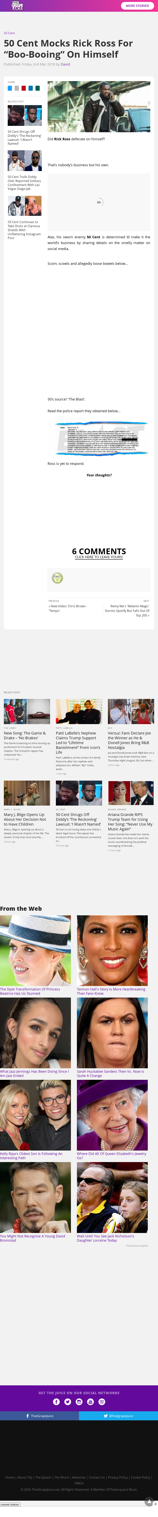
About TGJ (25, 1477)
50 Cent (9, 33)
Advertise (79, 1477)
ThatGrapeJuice (42, 1416)
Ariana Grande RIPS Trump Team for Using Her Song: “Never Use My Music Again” (130, 822)
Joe (110, 728)
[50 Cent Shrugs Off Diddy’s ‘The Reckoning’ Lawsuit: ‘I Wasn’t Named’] (25, 115)
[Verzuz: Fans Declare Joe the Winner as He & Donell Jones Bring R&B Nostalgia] (131, 711)
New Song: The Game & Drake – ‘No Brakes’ (25, 735)
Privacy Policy (118, 1477)
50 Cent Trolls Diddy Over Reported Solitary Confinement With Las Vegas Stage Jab (24, 183)
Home (9, 1477)
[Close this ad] (155, 1504)
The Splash (43, 1477)
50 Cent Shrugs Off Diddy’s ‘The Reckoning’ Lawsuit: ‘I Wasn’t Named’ (24, 138)
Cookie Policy (140, 1477)
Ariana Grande (117, 809)
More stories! (137, 6)
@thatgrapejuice (121, 1416)
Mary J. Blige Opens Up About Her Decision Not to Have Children (25, 819)
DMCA (79, 1483)
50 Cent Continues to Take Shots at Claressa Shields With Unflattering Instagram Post (24, 230)
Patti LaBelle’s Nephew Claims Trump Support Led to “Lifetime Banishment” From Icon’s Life (78, 742)
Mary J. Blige (12, 809)
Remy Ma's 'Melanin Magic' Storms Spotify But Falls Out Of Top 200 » (127, 610)
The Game (10, 728)
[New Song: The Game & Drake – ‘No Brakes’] (27, 711)
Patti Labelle (64, 728)
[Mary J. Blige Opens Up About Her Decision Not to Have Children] (27, 793)
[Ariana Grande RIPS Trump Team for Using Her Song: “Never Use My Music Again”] (131, 793)
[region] (79, 22)
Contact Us (97, 1477)
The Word (61, 1477)
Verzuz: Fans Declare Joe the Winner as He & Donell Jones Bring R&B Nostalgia (129, 740)
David (65, 64)
